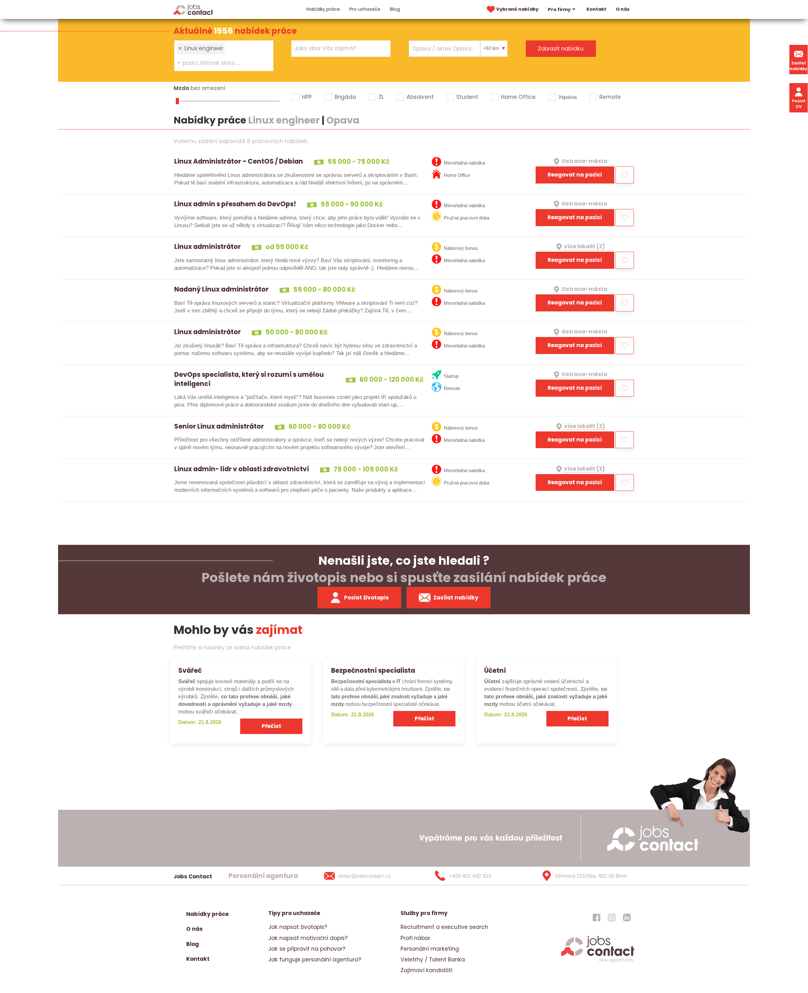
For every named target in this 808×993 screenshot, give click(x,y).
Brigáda (345, 97)
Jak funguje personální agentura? (314, 959)
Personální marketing (430, 949)
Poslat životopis (366, 597)
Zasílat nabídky (798, 65)
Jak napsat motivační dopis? (308, 938)
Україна (567, 97)
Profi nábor (415, 938)
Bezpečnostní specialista (373, 670)
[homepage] (597, 962)
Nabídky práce (323, 9)
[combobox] (223, 55)
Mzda (181, 88)
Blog (395, 9)
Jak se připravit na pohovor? (306, 949)
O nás (623, 9)
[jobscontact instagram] (611, 917)
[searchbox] (219, 63)
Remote (610, 97)
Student (467, 97)
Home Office (518, 97)
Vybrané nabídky (517, 9)
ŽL (381, 97)
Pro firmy (559, 9)
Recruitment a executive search (444, 927)
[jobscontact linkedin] (626, 917)
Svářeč (190, 670)
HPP (307, 97)
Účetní (495, 670)
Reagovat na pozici (575, 174)
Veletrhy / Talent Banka (433, 959)
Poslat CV (798, 103)
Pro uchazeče (364, 9)
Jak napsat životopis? (297, 927)
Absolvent (420, 97)
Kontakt (596, 9)
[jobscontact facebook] (596, 917)
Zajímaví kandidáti (426, 970)
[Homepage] (193, 9)
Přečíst (271, 726)
